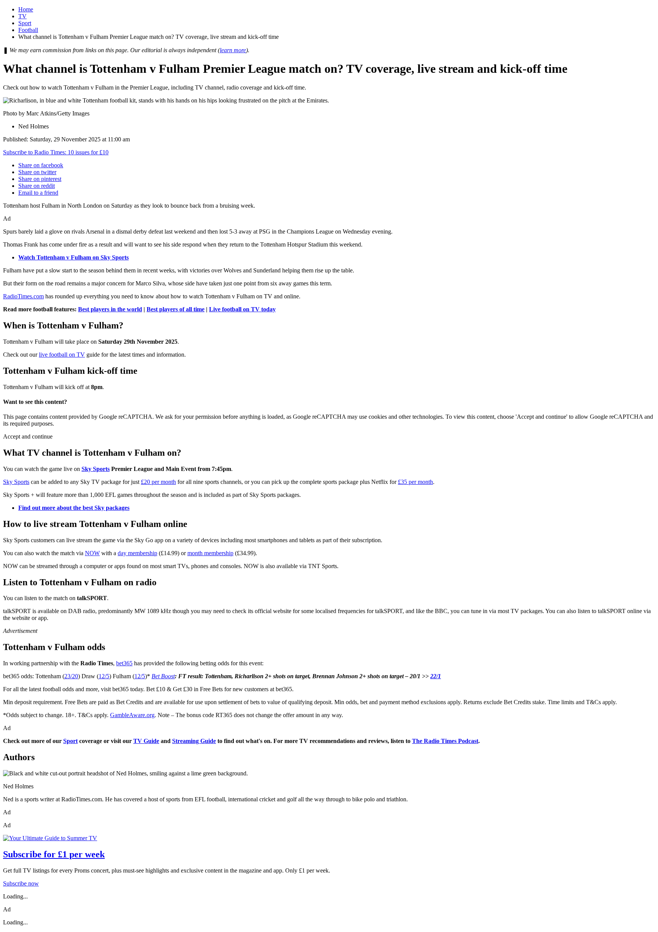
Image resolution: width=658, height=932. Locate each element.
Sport (24, 23)
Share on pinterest (39, 179)
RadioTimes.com (23, 296)
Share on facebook (40, 165)
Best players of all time (175, 309)
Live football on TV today (242, 309)
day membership (137, 553)
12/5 (104, 676)
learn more (233, 50)
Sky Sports (95, 469)
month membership (210, 553)
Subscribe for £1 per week (54, 854)
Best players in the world (110, 309)
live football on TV (62, 354)
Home (25, 9)
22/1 (435, 676)
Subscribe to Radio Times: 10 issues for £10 (56, 152)
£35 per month (415, 482)
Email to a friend (38, 192)
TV (22, 16)
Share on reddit (36, 186)
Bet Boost (163, 676)
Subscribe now (21, 883)
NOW (92, 553)
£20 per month (158, 482)
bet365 (124, 663)
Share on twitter (37, 172)
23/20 (71, 676)
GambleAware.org (132, 715)
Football (28, 30)
